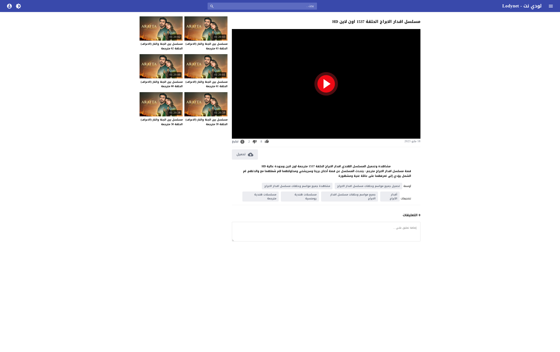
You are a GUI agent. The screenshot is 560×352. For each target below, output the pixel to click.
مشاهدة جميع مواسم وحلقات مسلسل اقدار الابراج (297, 186)
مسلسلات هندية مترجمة (265, 196)
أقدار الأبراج (393, 196)
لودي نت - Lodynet (522, 6)
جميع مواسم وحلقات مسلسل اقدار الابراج (353, 196)
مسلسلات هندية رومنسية (305, 196)
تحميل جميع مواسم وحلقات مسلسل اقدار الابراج (368, 186)
